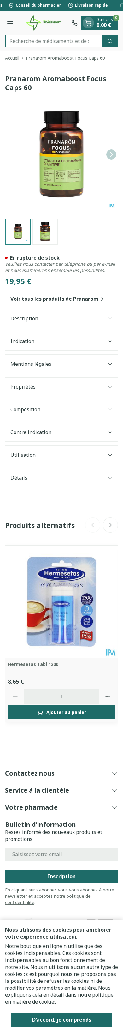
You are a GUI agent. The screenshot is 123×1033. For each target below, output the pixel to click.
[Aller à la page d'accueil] (43, 22)
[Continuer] (111, 154)
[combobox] (53, 41)
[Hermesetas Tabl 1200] (61, 602)
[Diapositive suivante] (110, 525)
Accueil (12, 58)
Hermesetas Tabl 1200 (33, 664)
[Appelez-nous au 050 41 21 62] (74, 23)
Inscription (62, 876)
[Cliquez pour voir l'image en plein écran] (61, 154)
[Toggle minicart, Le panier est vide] (88, 22)
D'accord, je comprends (61, 1019)
